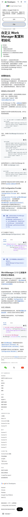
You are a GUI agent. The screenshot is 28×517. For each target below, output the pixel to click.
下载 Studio (4, 461)
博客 (2, 388)
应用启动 (19, 103)
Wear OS (3, 418)
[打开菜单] (2, 2)
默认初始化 (22, 280)
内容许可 (16, 356)
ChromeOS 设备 (5, 421)
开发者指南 (4, 456)
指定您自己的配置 (7, 284)
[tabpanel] (14, 248)
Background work (7, 29)
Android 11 (3, 447)
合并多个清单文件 (11, 184)
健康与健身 (4, 402)
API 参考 (3, 458)
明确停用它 (20, 301)
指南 (14, 29)
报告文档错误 (4, 472)
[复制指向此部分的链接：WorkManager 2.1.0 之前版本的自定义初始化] (15, 275)
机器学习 (3, 399)
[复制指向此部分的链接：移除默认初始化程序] (16, 91)
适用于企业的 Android (6, 378)
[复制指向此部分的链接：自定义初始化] (12, 307)
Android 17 (4, 432)
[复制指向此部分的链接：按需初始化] (12, 76)
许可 (9, 503)
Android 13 (4, 442)
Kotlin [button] (4, 239)
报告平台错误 (4, 470)
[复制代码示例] (26, 118)
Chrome (3, 490)
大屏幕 (3, 416)
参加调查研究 (4, 477)
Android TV (4, 426)
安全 (2, 380)
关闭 (14, 19)
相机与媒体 (4, 404)
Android (3, 375)
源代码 (3, 383)
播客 (2, 390)
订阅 (20, 509)
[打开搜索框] (18, 2)
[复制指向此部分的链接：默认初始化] (10, 289)
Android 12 (4, 445)
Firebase (3, 492)
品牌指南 (14, 503)
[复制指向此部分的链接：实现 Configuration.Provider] (22, 188)
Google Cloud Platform (7, 495)
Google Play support (6, 475)
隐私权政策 (4, 407)
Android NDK (4, 463)
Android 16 (4, 435)
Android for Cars (5, 423)
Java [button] (11, 239)
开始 (14, 24)
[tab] (4, 239)
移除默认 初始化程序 (18, 259)
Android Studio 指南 (6, 453)
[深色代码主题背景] (24, 118)
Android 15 (4, 437)
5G (2, 409)
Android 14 (4, 440)
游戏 (2, 397)
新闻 (2, 385)
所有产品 (3, 497)
